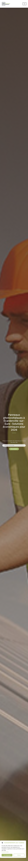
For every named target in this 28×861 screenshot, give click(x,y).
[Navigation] (24, 3)
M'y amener (14, 449)
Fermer (19, 855)
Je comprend (7, 855)
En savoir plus (5, 852)
